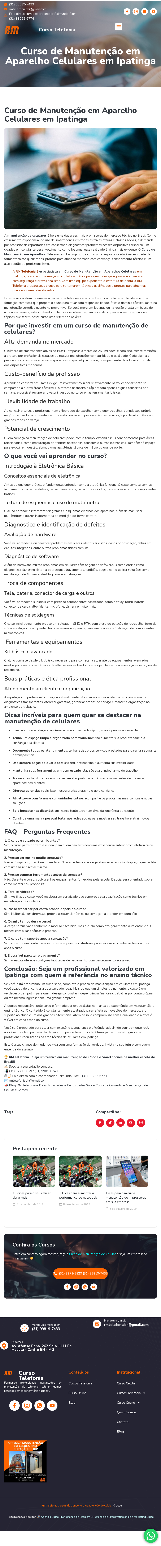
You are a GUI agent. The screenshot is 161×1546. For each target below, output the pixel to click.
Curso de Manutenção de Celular (92, 1254)
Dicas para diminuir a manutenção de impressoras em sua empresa (126, 1197)
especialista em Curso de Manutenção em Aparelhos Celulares (87, 271)
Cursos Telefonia (80, 1383)
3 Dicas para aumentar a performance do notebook (78, 1195)
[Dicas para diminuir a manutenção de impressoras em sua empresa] (127, 1171)
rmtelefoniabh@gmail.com (28, 1080)
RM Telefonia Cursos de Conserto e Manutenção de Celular (77, 1505)
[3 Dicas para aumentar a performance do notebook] (80, 1171)
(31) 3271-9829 (20, 1071)
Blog (72, 1403)
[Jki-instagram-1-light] (135, 11)
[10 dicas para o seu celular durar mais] (34, 1171)
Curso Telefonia (57, 30)
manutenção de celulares (27, 235)
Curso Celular (126, 1383)
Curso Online (78, 1393)
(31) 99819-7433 (47, 1071)
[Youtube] (153, 11)
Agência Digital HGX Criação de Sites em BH (67, 1516)
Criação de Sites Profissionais (113, 1516)
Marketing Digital (144, 1516)
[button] (118, 26)
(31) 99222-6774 (94, 1076)
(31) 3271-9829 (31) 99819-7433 (83, 1273)
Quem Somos (126, 1412)
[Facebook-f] (127, 11)
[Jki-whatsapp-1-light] (144, 11)
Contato (123, 1422)
